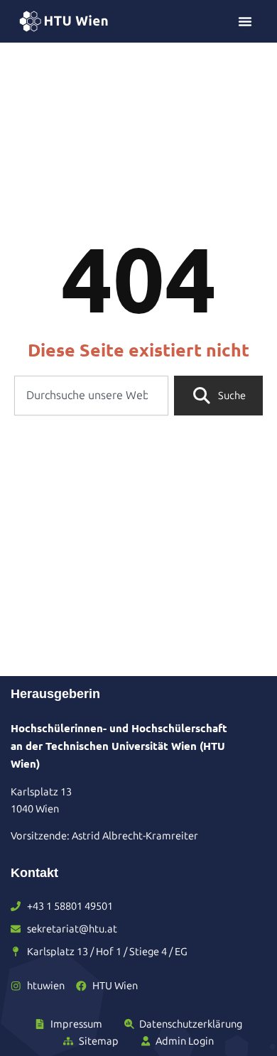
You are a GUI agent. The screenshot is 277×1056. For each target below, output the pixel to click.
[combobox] (91, 395)
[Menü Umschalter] (245, 21)
